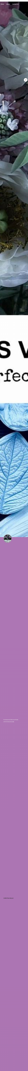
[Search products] (26, 80)
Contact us (15, 4)
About (8, 4)
